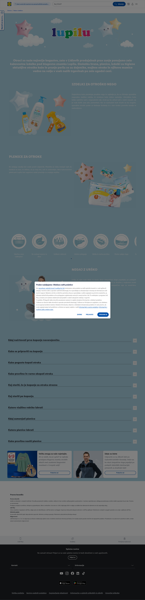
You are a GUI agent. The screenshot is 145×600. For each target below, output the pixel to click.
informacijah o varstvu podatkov (88, 307)
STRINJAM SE (103, 314)
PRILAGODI (89, 314)
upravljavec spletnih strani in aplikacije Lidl (52, 288)
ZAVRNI (79, 314)
